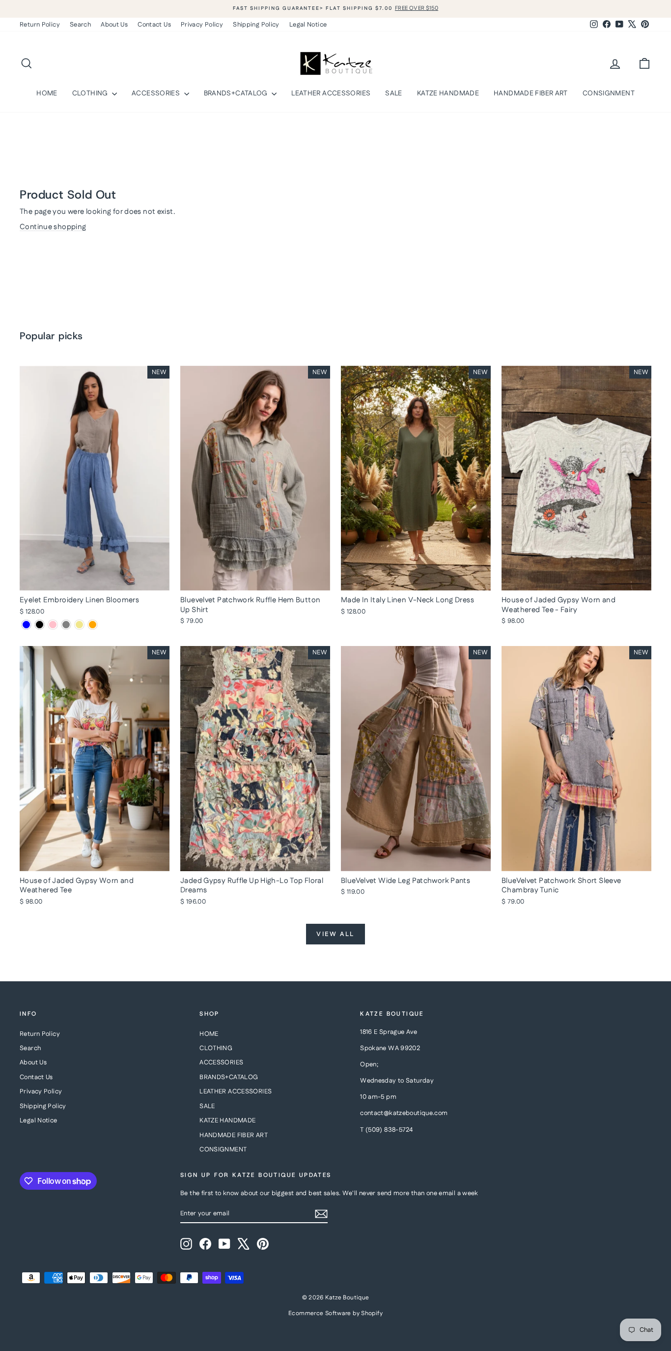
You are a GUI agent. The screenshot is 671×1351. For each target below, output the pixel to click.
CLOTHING (91, 93)
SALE (393, 93)
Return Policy (40, 24)
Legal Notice (308, 24)
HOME (46, 93)
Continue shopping (53, 227)
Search (80, 24)
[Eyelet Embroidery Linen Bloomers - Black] (39, 624)
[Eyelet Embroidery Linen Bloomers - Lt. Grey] (66, 624)
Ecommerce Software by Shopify (335, 1313)
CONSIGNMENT (609, 93)
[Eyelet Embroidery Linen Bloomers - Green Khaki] (79, 624)
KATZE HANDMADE (448, 93)
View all (335, 934)
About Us (114, 24)
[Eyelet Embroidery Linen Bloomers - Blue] (26, 624)
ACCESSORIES (157, 93)
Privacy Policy (202, 24)
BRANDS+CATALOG (237, 93)
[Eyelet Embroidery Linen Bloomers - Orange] (92, 624)
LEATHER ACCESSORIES (330, 93)
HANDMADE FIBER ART (531, 93)
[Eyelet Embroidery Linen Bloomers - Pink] (52, 624)
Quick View (94, 580)
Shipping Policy (256, 24)
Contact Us (154, 24)
